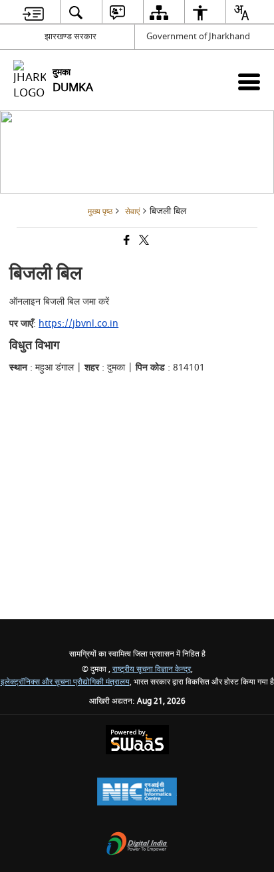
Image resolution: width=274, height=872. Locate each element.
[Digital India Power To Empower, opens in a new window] (137, 845)
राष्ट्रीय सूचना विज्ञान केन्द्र (151, 669)
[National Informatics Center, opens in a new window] (137, 793)
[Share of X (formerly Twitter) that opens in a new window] (143, 241)
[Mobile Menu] (249, 81)
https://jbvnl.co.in (78, 324)
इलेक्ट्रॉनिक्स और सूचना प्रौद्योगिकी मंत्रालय (65, 682)
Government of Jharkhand (198, 36)
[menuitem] (33, 12)
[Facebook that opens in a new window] (125, 241)
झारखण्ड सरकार (70, 36)
